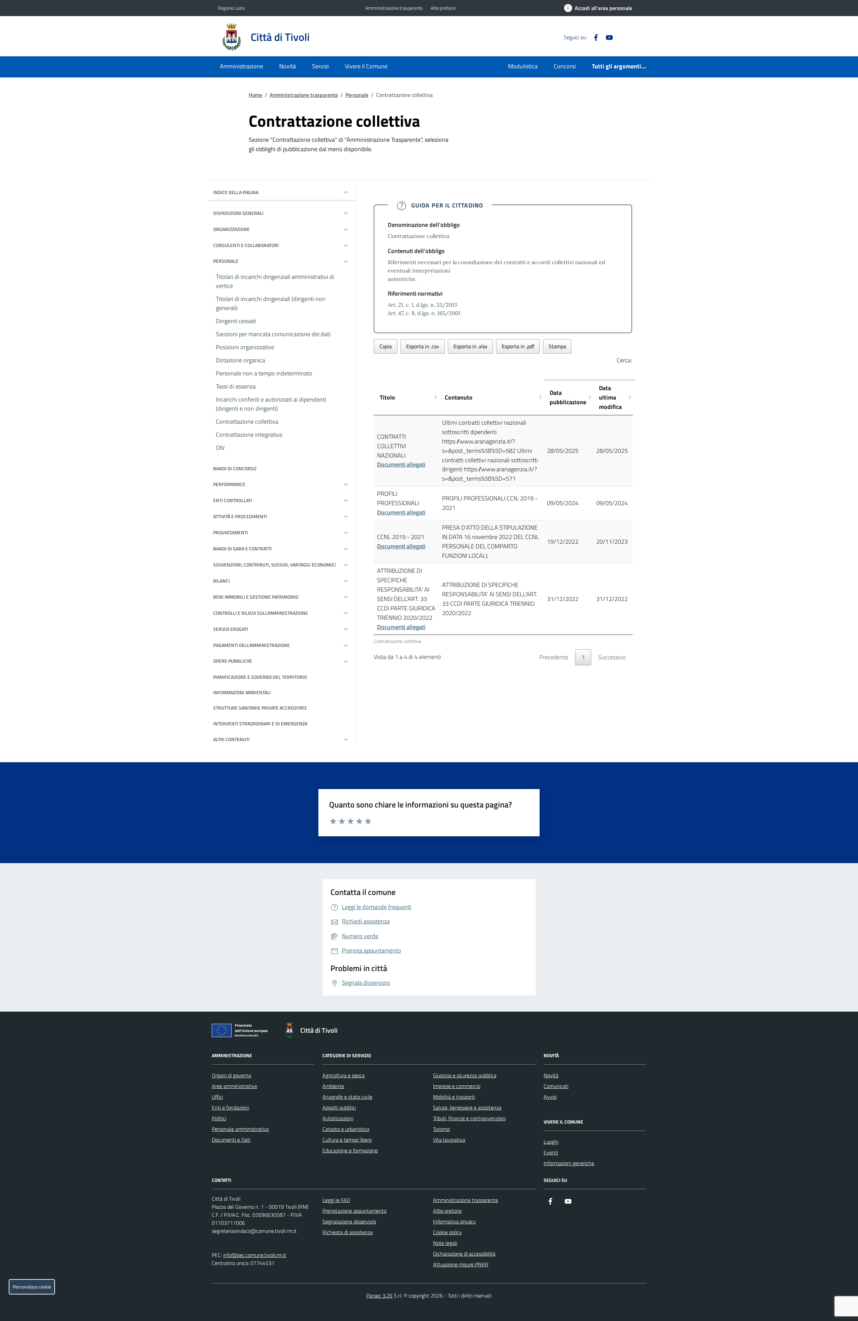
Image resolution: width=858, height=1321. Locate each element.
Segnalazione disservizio (349, 1221)
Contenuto (459, 397)
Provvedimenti (230, 532)
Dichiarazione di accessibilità (464, 1254)
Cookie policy (447, 1232)
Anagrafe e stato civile (347, 1097)
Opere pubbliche (232, 660)
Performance (229, 484)
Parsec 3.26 (379, 1296)
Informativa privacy (454, 1221)
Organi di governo (231, 1075)
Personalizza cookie (32, 1286)
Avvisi (550, 1097)
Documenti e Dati (231, 1140)
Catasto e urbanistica (345, 1129)
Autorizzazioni (337, 1118)
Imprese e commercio (456, 1086)
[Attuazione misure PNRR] (241, 1031)
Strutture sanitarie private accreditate (260, 707)
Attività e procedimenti (240, 516)
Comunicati (556, 1086)
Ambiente (333, 1086)
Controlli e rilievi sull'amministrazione (260, 612)
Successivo (612, 657)
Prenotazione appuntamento (354, 1211)
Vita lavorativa (449, 1140)
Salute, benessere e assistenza (467, 1107)
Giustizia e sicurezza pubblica (464, 1075)
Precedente (553, 657)
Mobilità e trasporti (454, 1097)
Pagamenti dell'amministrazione (251, 645)
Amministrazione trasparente (394, 7)
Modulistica (523, 66)
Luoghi (551, 1142)
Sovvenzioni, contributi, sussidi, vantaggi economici (274, 564)
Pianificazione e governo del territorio (260, 676)
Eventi (551, 1152)
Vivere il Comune (366, 66)
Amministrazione (241, 66)
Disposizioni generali (238, 213)
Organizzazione (231, 229)
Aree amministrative (234, 1086)
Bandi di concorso (234, 468)
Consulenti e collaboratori (246, 245)
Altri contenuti (231, 739)
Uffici (217, 1097)
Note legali (445, 1243)
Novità (287, 66)
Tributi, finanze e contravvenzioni (469, 1118)
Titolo (387, 397)
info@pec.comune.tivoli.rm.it (254, 1255)
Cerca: (624, 360)
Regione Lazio (231, 7)
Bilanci (221, 580)
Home (255, 95)
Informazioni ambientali (242, 692)
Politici (219, 1118)
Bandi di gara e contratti (242, 548)
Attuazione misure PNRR (460, 1264)
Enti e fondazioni (230, 1107)
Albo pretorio (443, 7)
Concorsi (565, 66)
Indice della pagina (235, 192)
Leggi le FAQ (336, 1200)
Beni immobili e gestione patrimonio (255, 596)
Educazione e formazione (350, 1150)
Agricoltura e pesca (343, 1075)
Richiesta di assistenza (347, 1232)
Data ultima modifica (610, 397)
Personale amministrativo (240, 1129)
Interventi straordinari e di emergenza (260, 723)
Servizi (320, 66)
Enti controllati (232, 500)
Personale (357, 95)
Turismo (441, 1129)
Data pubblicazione (568, 397)
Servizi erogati (230, 629)
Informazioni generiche (569, 1163)
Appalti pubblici (339, 1107)
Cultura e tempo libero (347, 1140)
